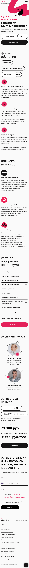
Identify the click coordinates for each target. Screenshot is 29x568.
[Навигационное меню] (26, 2)
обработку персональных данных (15, 497)
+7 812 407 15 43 (20, 518)
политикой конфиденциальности (12, 495)
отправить (10, 507)
